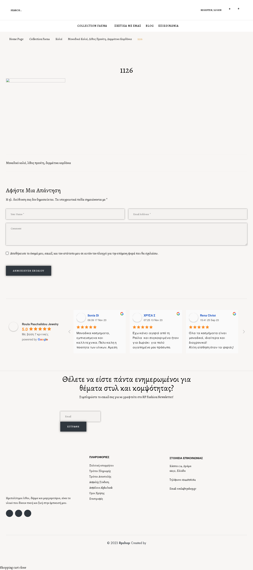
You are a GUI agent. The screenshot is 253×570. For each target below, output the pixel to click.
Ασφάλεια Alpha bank (101, 488)
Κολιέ (59, 39)
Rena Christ (208, 315)
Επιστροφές (96, 499)
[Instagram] (18, 513)
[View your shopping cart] (235, 9)
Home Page (16, 39)
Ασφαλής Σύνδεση (99, 482)
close (22, 567)
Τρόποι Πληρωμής (100, 471)
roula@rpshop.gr (186, 489)
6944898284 (189, 480)
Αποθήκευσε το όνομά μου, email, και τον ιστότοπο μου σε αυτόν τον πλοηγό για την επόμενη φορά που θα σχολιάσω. (84, 253)
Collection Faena (39, 39)
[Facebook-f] (9, 513)
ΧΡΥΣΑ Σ (149, 315)
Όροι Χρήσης (97, 493)
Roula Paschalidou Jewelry (40, 324)
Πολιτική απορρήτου (101, 465)
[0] (227, 10)
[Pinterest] (27, 513)
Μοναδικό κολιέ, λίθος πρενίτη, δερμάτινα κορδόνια (100, 39)
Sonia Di (93, 315)
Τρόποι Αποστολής (100, 476)
